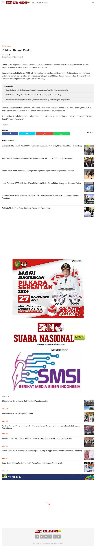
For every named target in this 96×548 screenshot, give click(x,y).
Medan (9, 46)
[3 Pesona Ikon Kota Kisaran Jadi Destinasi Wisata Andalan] (89, 405)
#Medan (5, 124)
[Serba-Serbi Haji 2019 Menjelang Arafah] (89, 417)
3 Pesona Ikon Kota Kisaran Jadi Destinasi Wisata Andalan (25, 401)
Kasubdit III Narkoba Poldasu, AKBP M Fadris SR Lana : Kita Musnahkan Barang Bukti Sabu (37, 438)
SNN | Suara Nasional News (54, 543)
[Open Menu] (3, 2)
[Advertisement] (48, 26)
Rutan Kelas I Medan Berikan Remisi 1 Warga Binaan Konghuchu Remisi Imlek (32, 463)
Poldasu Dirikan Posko (16, 50)
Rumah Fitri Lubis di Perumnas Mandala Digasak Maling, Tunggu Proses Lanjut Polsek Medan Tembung (42, 451)
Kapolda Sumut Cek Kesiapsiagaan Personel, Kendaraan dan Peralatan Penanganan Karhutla (37, 90)
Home (4, 46)
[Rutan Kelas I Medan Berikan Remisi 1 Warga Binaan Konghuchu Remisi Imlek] (89, 467)
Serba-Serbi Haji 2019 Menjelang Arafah (17, 413)
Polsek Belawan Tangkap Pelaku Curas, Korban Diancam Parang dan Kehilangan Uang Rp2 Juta (38, 100)
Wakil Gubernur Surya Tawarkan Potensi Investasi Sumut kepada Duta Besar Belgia (34, 95)
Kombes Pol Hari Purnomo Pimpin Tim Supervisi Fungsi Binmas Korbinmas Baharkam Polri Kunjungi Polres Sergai (41, 427)
